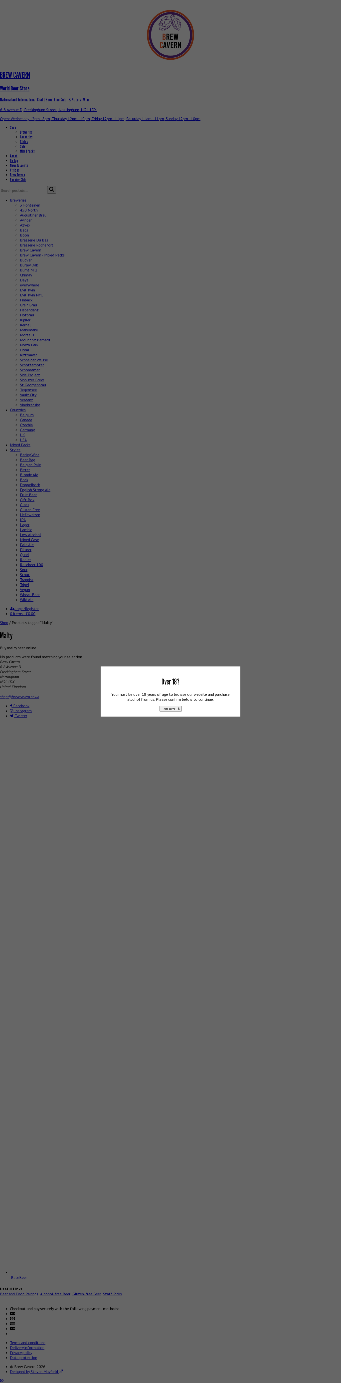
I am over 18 (171, 708)
